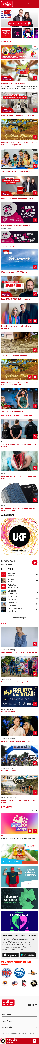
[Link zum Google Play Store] (28, 955)
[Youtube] (29, 1005)
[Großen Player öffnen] (29, 1041)
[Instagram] (36, 1005)
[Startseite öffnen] (7, 4)
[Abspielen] (34, 1041)
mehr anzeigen (19, 618)
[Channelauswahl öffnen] (33, 4)
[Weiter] (36, 810)
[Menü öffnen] (36, 4)
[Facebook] (33, 1005)
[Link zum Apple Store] (10, 955)
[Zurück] (33, 810)
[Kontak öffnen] (29, 4)
